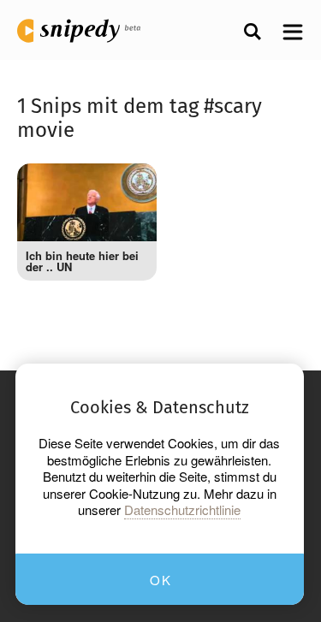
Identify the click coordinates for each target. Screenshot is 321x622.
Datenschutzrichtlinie (182, 509)
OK (160, 580)
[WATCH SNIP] (131, 185)
